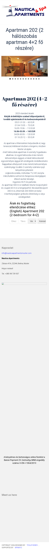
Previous (5, 66)
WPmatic (18, 548)
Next (44, 66)
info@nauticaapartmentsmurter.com (16, 253)
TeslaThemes (32, 545)
